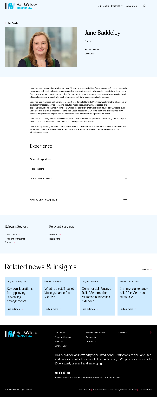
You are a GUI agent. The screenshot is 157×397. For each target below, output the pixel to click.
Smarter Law (60, 346)
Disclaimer (133, 390)
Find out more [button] (13, 309)
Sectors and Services (95, 332)
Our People (103, 6)
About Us (59, 341)
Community (91, 337)
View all (145, 269)
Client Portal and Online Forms (103, 390)
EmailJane (90, 53)
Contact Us (131, 6)
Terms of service (109, 377)
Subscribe (122, 332)
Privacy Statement (121, 390)
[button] (145, 6)
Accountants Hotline (145, 390)
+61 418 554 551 (92, 49)
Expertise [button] (115, 6)
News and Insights (63, 337)
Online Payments (85, 390)
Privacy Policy (96, 377)
